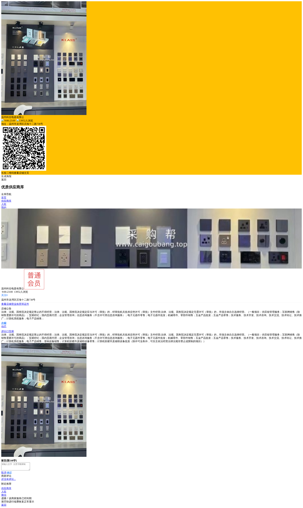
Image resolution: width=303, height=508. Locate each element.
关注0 (4, 295)
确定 (9, 472)
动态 (3, 326)
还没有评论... (8, 479)
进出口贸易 (7, 331)
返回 (3, 179)
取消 (3, 472)
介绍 (3, 323)
